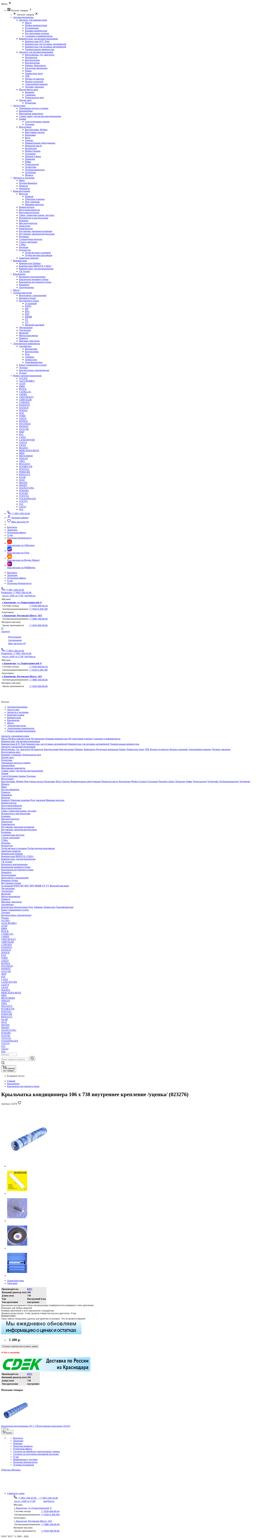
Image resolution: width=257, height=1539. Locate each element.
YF (26, 319)
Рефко (28, 161)
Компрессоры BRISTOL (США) (35, 266)
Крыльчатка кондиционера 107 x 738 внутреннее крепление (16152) (35, 1426)
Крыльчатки (13, 1083)
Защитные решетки (29, 258)
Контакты (12, 572)
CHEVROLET (26, 397)
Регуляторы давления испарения (35, 231)
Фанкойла (24, 284)
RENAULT (24, 474)
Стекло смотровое (28, 242)
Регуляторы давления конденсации (37, 234)
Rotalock (29, 196)
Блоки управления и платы (33, 365)
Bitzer (22, 180)
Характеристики (15, 1280)
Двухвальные (26, 327)
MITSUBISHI (26, 456)
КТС (29, 1289)
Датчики (23, 367)
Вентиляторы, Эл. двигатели (39, 54)
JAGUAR (24, 429)
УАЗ (21, 509)
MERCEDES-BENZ (29, 450)
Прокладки (24, 226)
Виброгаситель (26, 207)
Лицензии (12, 575)
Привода (23, 186)
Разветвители (26, 228)
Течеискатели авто (34, 97)
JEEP (21, 432)
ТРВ (27, 76)
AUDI (22, 383)
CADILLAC (25, 391)
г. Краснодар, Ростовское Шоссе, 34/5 (22, 615)
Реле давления (32, 202)
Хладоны (29, 124)
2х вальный (31, 303)
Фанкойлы (24, 188)
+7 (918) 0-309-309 (38, 609)
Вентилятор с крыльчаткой (32, 295)
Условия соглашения (23, 1465)
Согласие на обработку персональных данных (36, 1451)
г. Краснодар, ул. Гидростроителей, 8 (21, 602)
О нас (10, 580)
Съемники (30, 95)
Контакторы (31, 349)
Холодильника (26, 287)
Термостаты (31, 359)
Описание (12, 1283)
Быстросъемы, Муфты (36, 129)
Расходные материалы (36, 68)
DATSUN (24, 407)
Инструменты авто (28, 89)
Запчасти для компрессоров (33, 20)
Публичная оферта (16, 578)
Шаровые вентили (34, 204)
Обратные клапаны (35, 199)
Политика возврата (23, 1446)
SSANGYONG (26, 488)
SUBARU (24, 490)
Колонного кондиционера (32, 276)
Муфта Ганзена (32, 151)
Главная (11, 1081)
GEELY (23, 418)
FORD (22, 415)
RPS (27, 314)
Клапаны (23, 220)
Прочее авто (25, 100)
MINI (21, 453)
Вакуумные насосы (35, 132)
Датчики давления (34, 87)
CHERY (23, 394)
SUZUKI (23, 493)
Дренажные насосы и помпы (33, 108)
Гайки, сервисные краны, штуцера (36, 215)
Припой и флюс (33, 156)
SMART (23, 485)
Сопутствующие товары (37, 121)
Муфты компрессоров (36, 25)
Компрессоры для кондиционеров (36, 268)
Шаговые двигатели (29, 341)
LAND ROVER (27, 440)
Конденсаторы (32, 60)
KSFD (28, 306)
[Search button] (32, 1058)
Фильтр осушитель (34, 79)
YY (27, 322)
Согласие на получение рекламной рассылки (36, 1454)
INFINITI (23, 426)
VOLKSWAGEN (27, 498)
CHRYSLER (25, 399)
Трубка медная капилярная (38, 255)
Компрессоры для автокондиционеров (38, 38)
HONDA (23, 421)
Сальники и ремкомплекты (39, 36)
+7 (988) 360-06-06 (38, 619)
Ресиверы (24, 236)
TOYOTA (24, 496)
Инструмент (25, 127)
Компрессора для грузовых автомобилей (45, 44)
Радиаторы (30, 103)
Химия (22, 119)
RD (26, 309)
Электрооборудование (36, 84)
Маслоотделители (28, 223)
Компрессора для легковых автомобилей (45, 46)
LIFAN (22, 445)
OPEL (22, 461)
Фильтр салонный (34, 81)
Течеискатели (32, 164)
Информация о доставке (25, 1459)
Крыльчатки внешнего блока (33, 279)
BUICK (23, 389)
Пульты (23, 373)
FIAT (21, 413)
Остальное (30, 153)
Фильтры (23, 247)
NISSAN (23, 458)
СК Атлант (24, 271)
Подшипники (32, 28)
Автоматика (25, 346)
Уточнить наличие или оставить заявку (20, 1346)
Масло (28, 22)
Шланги (29, 175)
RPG (27, 311)
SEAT (22, 480)
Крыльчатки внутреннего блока (35, 282)
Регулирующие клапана (37, 33)
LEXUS (23, 442)
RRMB (28, 317)
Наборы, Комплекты (35, 65)
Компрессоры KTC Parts (37, 41)
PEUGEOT (24, 464)
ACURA (23, 378)
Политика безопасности (19, 583)
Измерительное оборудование (40, 143)
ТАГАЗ (22, 506)
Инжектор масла (33, 145)
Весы (27, 137)
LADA (22, 437)
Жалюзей (23, 333)
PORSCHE (24, 472)
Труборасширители (35, 169)
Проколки (30, 159)
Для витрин (25, 330)
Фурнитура (24, 250)
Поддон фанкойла (28, 183)
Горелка (29, 140)
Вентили (23, 194)
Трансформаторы (33, 362)
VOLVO (23, 501)
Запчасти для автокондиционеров (36, 52)
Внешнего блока (27, 298)
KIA (21, 434)
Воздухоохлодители (29, 212)
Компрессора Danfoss (30, 263)
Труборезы (30, 172)
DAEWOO (24, 405)
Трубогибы (30, 167)
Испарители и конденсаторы (33, 218)
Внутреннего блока (29, 300)
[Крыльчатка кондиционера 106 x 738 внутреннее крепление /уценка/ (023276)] (29, 1166)
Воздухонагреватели (29, 210)
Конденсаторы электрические (34, 370)
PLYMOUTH (25, 466)
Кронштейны (26, 111)
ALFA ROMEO (27, 381)
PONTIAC (24, 469)
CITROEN (24, 402)
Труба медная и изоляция (38, 252)
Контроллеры (32, 351)
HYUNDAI (24, 423)
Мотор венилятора (28, 335)
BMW (22, 386)
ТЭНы (22, 244)
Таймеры (29, 357)
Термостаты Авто (34, 73)
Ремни (28, 71)
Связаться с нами (16, 1493)
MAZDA (23, 448)
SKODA (23, 482)
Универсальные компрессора (39, 49)
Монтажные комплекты (31, 113)
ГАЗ (21, 504)
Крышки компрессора (36, 30)
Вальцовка (30, 135)
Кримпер (29, 92)
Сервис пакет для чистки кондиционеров (40, 116)
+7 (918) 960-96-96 (38, 625)
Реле (27, 354)
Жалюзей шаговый (34, 325)
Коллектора (31, 148)
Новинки (17, 1443)
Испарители (31, 57)
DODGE (23, 410)
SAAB (22, 477)
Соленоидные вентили (30, 239)
